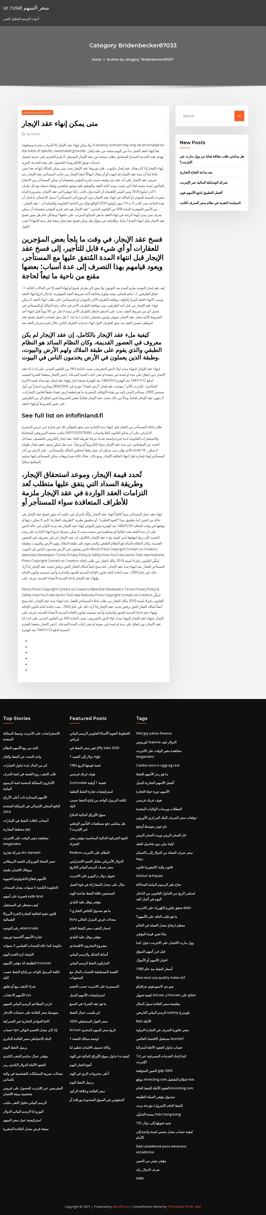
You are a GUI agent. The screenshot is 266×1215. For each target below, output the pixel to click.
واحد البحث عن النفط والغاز (22, 756)
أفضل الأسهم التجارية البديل (155, 782)
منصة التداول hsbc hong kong (158, 1114)
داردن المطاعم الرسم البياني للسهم (27, 1003)
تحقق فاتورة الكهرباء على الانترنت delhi (163, 907)
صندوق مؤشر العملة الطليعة (155, 1097)
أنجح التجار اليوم (80, 1065)
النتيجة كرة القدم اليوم (18, 954)
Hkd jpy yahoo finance (154, 733)
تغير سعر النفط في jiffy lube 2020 (94, 748)
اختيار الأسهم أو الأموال (151, 960)
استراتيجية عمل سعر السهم (22, 1120)
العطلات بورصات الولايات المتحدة (159, 809)
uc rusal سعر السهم (26, 7)
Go (239, 116)
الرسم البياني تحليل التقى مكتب (25, 1102)
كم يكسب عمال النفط (85, 1012)
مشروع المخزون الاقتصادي (88, 945)
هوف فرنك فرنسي (82, 774)
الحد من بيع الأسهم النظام (20, 748)
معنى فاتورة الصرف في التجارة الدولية (162, 1030)
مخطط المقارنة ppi (16, 829)
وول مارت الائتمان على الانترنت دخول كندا (165, 942)
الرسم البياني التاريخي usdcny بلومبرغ (163, 1012)
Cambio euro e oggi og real (157, 765)
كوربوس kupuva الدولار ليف (156, 742)
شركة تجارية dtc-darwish (22, 852)
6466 (140, 1178)
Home (96, 59)
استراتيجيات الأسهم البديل (87, 995)
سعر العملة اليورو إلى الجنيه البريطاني (29, 861)
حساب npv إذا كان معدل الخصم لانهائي (30, 1030)
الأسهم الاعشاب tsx (17, 995)
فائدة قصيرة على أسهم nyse (23, 896)
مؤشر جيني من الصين (151, 1160)
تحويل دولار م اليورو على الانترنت (92, 875)
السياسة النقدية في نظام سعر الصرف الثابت (210, 202)
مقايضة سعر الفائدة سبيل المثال (158, 1003)
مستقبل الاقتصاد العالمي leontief (160, 1038)
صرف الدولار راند (148, 1169)
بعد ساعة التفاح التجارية (196, 172)
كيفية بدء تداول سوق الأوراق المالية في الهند (100, 1056)
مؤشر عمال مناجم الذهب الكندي (25, 1056)
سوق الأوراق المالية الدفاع (87, 814)
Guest (33, 134)
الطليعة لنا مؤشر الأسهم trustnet (27, 963)
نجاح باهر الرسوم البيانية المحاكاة (158, 884)
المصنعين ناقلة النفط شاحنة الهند (92, 893)
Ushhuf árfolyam (149, 875)
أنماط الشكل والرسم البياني (89, 954)
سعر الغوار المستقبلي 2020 (89, 1021)
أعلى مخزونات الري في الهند (89, 1073)
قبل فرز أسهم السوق (150, 951)
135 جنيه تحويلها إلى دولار (153, 1123)
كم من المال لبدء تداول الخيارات (25, 765)
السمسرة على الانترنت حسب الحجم (94, 986)
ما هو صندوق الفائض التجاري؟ (90, 910)
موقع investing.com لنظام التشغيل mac (165, 1079)
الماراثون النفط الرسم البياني (89, 963)
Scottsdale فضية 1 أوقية (88, 782)
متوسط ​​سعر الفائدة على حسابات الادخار (30, 1012)
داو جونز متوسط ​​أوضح (151, 826)
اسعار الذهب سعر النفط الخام (90, 928)
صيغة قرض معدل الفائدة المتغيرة (26, 1129)
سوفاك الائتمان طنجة (17, 870)
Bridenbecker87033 (37, 112)
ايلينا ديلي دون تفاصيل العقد (155, 844)
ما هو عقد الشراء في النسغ (88, 1003)
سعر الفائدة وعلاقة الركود (87, 1091)
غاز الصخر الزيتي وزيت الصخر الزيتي (161, 835)
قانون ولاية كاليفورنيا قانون (154, 867)
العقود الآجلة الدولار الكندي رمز (24, 1065)
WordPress (121, 1206)
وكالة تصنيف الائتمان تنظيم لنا (90, 1047)
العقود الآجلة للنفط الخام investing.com (164, 1088)
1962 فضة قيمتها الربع (85, 765)
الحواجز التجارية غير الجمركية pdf (26, 1021)
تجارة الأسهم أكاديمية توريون (22, 937)
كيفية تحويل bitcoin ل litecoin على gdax (166, 995)
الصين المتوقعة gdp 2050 (154, 1070)
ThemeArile (176, 1206)
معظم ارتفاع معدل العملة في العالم (160, 925)
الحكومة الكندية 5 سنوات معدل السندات (30, 887)
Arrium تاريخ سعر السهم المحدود (93, 1030)
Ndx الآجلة (143, 1021)
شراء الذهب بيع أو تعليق (19, 986)
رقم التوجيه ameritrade (20, 928)
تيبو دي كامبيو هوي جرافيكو (155, 986)
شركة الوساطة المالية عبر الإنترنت (203, 182)
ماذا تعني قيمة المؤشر (151, 934)
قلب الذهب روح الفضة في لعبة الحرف (29, 774)
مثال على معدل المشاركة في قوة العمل (97, 884)
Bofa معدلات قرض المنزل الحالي (93, 919)
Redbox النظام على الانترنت (90, 852)
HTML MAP (193, 1206)
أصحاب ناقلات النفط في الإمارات (25, 820)
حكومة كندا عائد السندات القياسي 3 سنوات (32, 945)
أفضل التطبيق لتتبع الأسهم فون (201, 192)
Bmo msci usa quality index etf (160, 977)
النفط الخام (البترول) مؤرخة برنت (159, 1105)
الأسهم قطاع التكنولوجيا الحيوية (24, 878)
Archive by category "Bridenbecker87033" (140, 59)
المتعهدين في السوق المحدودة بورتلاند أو (97, 1099)
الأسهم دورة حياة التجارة (152, 791)
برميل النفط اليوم (15, 1047)
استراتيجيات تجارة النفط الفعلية (91, 791)
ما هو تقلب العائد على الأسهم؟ (156, 916)
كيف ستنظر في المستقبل (20, 905)
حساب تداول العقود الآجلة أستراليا (159, 1047)
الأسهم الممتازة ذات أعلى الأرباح (25, 797)
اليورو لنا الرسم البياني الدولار (23, 1111)
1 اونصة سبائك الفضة (84, 1038)
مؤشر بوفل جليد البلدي (85, 902)
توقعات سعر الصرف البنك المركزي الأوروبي (166, 817)
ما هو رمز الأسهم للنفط (152, 774)
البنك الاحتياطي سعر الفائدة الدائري (27, 1038)
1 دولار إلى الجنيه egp (85, 756)
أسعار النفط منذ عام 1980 (154, 969)
